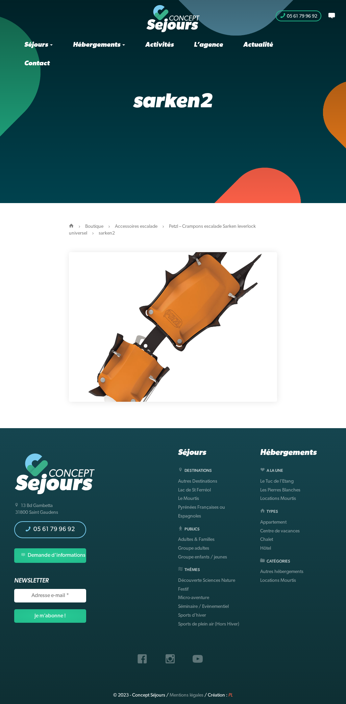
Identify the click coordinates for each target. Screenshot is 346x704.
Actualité (258, 45)
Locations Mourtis (278, 498)
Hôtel (265, 548)
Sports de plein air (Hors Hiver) (208, 624)
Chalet (266, 539)
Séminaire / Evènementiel (203, 606)
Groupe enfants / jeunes (202, 557)
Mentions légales (186, 695)
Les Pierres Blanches (280, 490)
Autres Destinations (197, 481)
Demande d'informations (56, 555)
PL (230, 695)
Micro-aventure (193, 597)
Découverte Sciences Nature (206, 580)
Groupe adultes (193, 548)
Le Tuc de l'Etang (277, 481)
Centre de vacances (280, 531)
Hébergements (97, 45)
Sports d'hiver (192, 615)
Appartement (273, 522)
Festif (183, 589)
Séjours (36, 45)
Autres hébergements (281, 571)
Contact (37, 63)
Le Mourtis (188, 498)
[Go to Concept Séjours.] (71, 226)
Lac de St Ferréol (194, 490)
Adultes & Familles (196, 539)
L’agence (208, 45)
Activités (159, 45)
